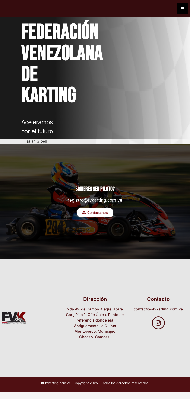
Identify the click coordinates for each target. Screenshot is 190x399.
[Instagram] (158, 322)
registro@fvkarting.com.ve (95, 200)
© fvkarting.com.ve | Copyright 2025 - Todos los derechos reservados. (95, 383)
